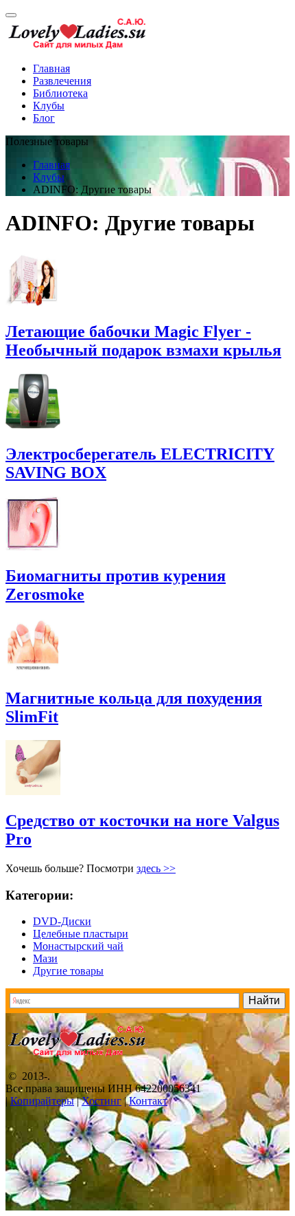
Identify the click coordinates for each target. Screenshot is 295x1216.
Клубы (48, 105)
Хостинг (101, 1101)
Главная (51, 68)
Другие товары (68, 971)
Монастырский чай (78, 946)
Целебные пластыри (80, 934)
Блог (44, 118)
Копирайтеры (42, 1101)
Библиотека (60, 93)
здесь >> (156, 868)
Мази (45, 958)
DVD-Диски (62, 921)
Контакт (148, 1101)
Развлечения (62, 81)
